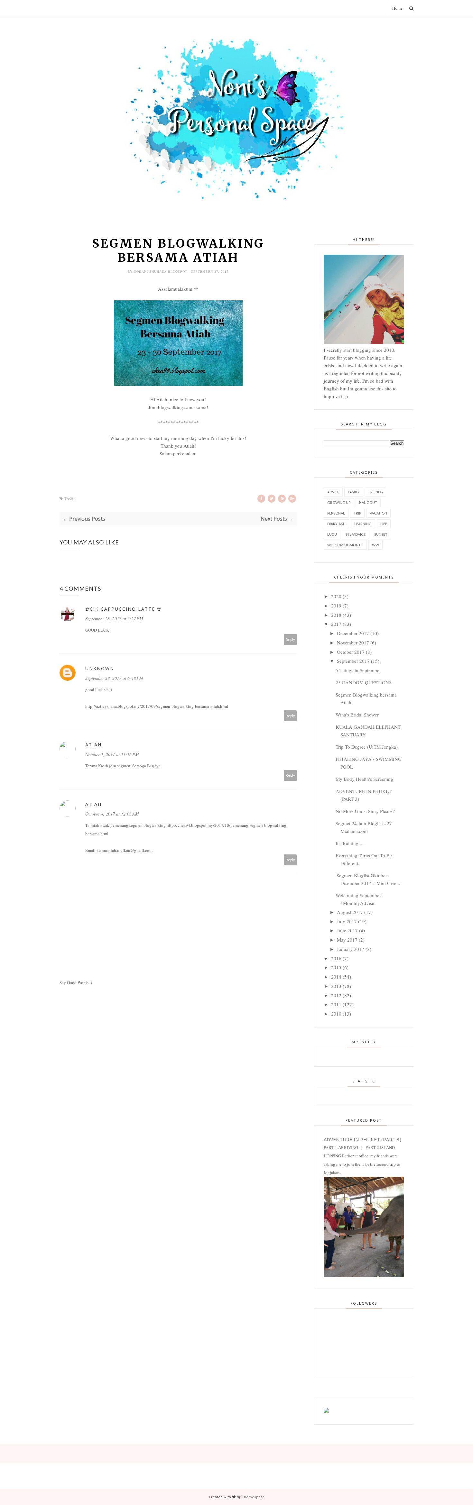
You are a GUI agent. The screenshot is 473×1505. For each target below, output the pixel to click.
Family (354, 492)
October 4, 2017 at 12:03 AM (112, 814)
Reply (290, 639)
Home (397, 8)
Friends (375, 492)
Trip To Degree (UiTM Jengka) (367, 746)
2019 (336, 605)
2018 (336, 615)
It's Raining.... (350, 843)
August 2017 (350, 912)
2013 (336, 986)
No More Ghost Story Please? (365, 811)
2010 (336, 1013)
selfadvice (356, 534)
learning (363, 524)
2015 (336, 967)
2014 (336, 976)
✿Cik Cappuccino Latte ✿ (123, 609)
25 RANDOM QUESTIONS (364, 682)
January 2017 (350, 949)
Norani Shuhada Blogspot (161, 271)
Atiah (93, 745)
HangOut (368, 502)
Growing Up (338, 502)
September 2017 (353, 661)
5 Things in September (358, 670)
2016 (336, 958)
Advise (333, 492)
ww (375, 545)
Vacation (378, 513)
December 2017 (353, 633)
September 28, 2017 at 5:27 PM (114, 619)
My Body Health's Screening (364, 779)
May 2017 (347, 939)
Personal (336, 513)
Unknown (99, 668)
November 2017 (353, 642)
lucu (332, 534)
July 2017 (347, 921)
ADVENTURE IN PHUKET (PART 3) (362, 1139)
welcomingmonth (345, 545)
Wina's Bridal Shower (357, 714)
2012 (336, 995)
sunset (380, 534)
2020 (336, 596)
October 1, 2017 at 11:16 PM (112, 754)
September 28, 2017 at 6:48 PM (114, 678)
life (383, 524)
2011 (336, 1004)
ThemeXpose (253, 1496)
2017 (336, 624)
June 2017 (347, 930)
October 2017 (351, 652)
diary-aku (336, 524)
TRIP (357, 513)
